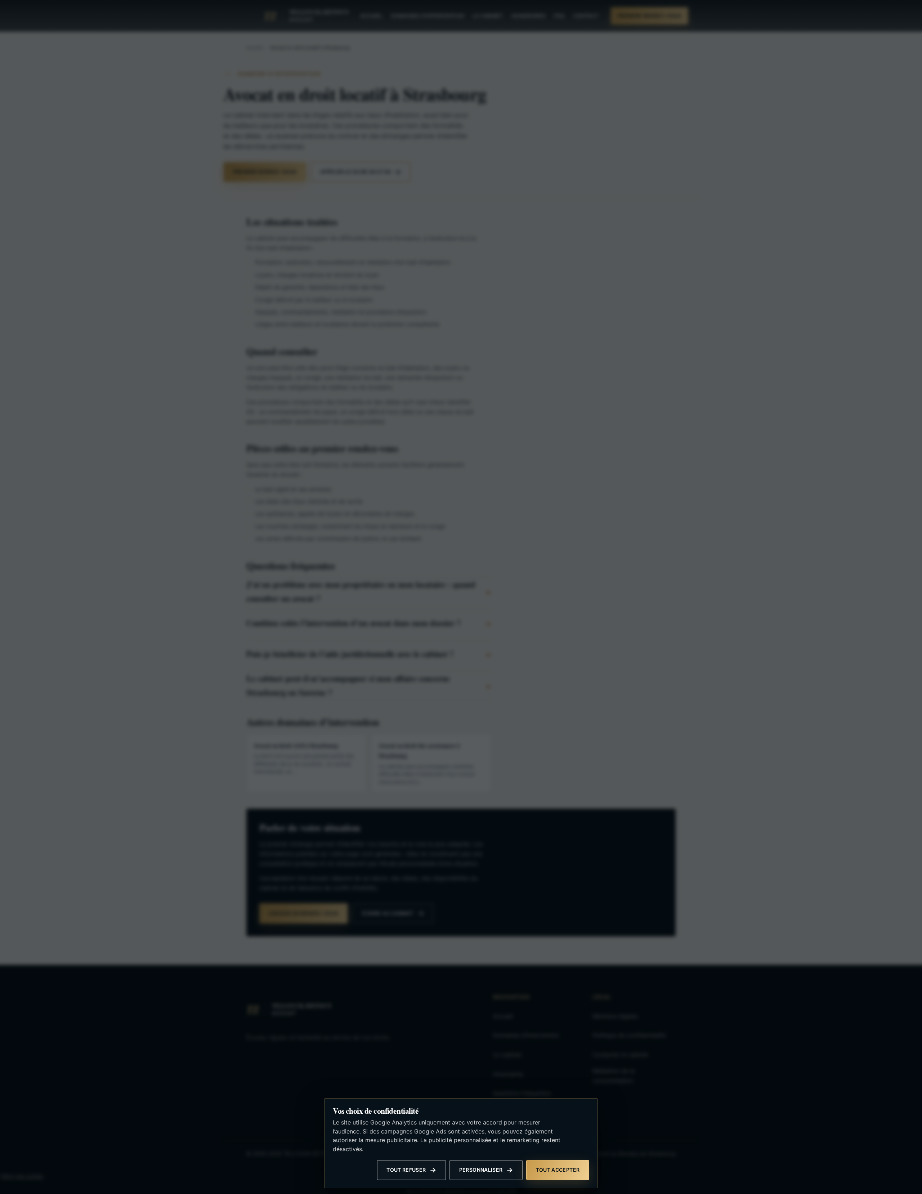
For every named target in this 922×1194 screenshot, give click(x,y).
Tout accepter (558, 1170)
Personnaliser (481, 1170)
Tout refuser (406, 1170)
